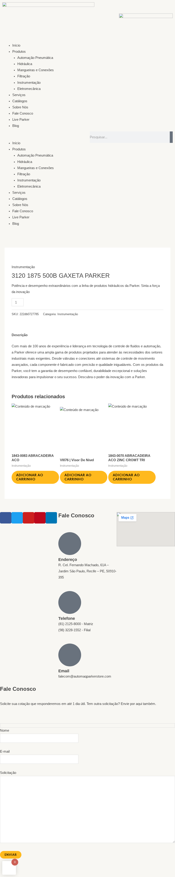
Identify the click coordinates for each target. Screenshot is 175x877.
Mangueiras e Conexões (35, 70)
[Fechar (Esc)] (34, 868)
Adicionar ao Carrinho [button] (29, 477)
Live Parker (20, 119)
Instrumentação (29, 82)
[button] (43, 137)
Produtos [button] (19, 51)
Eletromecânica (29, 89)
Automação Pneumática (35, 58)
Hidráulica (24, 64)
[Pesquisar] (171, 137)
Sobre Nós (20, 107)
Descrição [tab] (20, 335)
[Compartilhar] (24, 868)
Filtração (23, 76)
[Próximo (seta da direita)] (14, 874)
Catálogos (19, 101)
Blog (15, 126)
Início (16, 45)
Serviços (19, 95)
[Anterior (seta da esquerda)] (4, 874)
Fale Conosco (22, 113)
